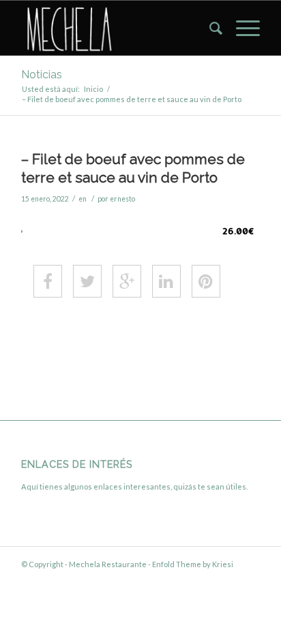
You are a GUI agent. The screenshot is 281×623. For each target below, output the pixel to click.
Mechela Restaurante (108, 564)
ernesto (122, 199)
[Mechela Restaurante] (116, 28)
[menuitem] (209, 28)
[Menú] (241, 28)
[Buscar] (209, 28)
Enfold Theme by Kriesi (192, 564)
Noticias (41, 74)
